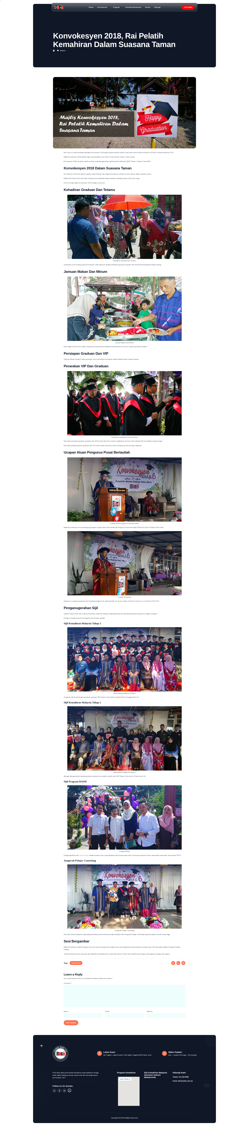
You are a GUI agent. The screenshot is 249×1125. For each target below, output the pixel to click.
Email (107, 1011)
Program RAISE (83, 855)
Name (66, 1011)
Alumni (147, 7)
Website (150, 1011)
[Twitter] (54, 1090)
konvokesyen (76, 963)
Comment (68, 983)
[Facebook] (59, 1090)
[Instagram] (64, 1090)
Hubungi (157, 7)
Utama (91, 7)
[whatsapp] (69, 1090)
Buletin (62, 50)
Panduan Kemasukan (133, 7)
